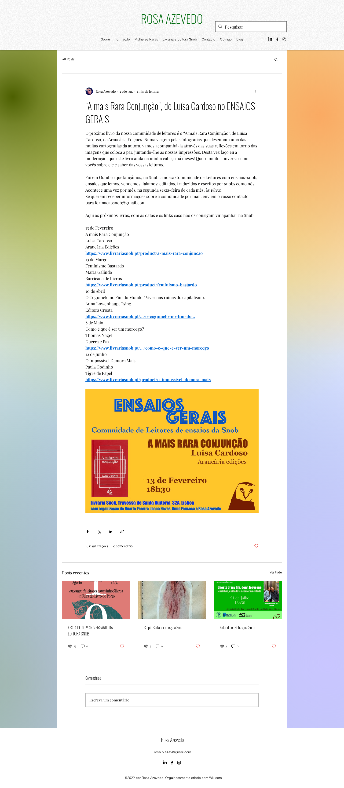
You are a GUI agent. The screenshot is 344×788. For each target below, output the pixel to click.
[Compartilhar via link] (122, 531)
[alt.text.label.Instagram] (284, 39)
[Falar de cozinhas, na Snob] (248, 600)
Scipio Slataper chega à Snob (163, 627)
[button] (276, 59)
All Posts (68, 59)
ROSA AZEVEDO (172, 18)
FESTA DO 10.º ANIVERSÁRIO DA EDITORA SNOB (90, 630)
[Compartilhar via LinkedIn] (110, 531)
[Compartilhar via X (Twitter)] (99, 531)
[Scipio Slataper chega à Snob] (172, 600)
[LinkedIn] (270, 39)
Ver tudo (276, 572)
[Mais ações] (256, 91)
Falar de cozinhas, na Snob (237, 627)
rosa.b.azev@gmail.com (172, 752)
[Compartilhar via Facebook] (87, 531)
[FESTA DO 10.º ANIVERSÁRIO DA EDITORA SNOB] (96, 600)
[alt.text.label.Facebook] (277, 39)
